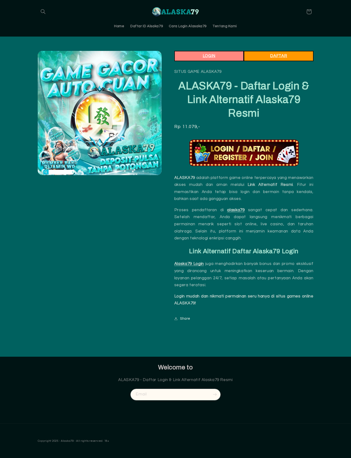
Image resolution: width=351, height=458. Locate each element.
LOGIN (209, 56)
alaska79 (236, 210)
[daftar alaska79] (244, 153)
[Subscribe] (214, 394)
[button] (43, 11)
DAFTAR (278, 56)
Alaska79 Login (189, 264)
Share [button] (185, 318)
